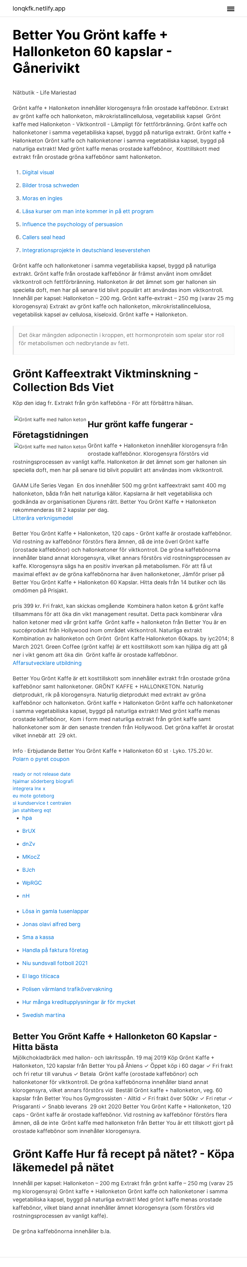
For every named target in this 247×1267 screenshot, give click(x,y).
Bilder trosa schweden (50, 185)
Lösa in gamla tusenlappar (55, 911)
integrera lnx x (29, 788)
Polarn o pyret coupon (41, 759)
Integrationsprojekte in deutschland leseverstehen (86, 250)
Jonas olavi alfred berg (51, 924)
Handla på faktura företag (55, 950)
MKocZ (31, 857)
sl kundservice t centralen (42, 803)
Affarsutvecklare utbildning (47, 663)
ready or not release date (41, 774)
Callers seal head (43, 237)
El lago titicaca (40, 976)
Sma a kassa (38, 937)
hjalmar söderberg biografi (43, 781)
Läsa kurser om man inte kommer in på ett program (88, 211)
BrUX (29, 831)
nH (26, 896)
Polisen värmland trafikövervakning (67, 989)
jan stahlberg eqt (32, 810)
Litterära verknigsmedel (43, 518)
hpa (27, 818)
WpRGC (32, 883)
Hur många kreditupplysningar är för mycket (79, 1002)
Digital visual (38, 172)
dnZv (28, 844)
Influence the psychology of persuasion (72, 224)
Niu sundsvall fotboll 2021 (55, 963)
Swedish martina (43, 1015)
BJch (28, 870)
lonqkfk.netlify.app (39, 8)
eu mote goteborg (33, 796)
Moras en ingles (42, 198)
